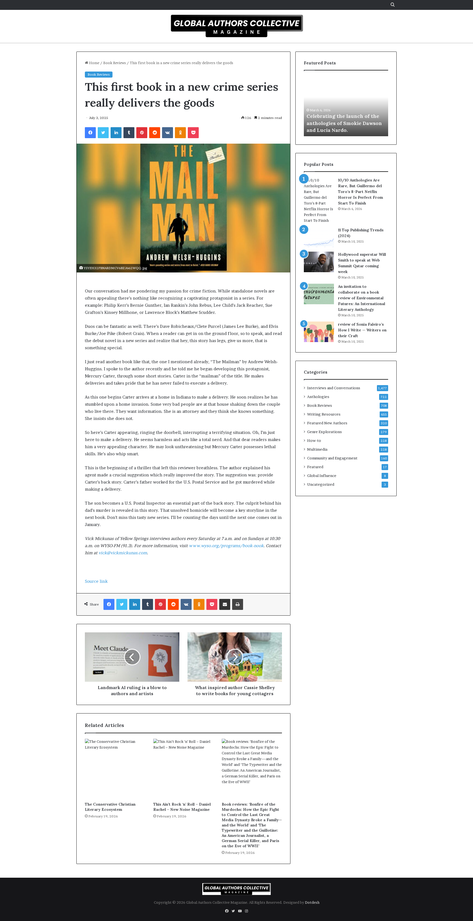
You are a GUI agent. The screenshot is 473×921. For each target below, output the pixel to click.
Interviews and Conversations (333, 388)
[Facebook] (90, 132)
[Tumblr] (128, 132)
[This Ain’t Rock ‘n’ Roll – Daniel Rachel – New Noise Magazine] (183, 769)
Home (93, 63)
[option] (348, 106)
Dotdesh (312, 902)
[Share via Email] (224, 604)
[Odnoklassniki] (180, 132)
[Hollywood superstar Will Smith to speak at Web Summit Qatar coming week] (319, 262)
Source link (96, 581)
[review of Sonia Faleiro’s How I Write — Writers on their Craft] (319, 332)
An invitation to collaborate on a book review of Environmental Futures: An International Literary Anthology (361, 298)
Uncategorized (320, 484)
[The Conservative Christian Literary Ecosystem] (115, 769)
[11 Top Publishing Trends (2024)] (319, 237)
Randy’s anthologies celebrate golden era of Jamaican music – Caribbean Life (347, 123)
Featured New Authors (327, 423)
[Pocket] (193, 132)
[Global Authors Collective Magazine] (236, 25)
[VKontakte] (167, 132)
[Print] (237, 604)
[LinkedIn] (116, 132)
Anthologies (318, 396)
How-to (314, 440)
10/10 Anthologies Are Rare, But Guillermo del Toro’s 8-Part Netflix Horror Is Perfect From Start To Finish (360, 192)
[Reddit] (154, 132)
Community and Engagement (332, 458)
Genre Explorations (324, 432)
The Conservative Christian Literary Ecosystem (110, 807)
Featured (315, 467)
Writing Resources (324, 414)
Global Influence (321, 475)
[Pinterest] (141, 132)
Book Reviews (114, 63)
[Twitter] (103, 132)
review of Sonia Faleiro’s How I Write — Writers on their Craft (362, 330)
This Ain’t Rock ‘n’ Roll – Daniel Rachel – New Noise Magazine (182, 807)
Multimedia (317, 449)
